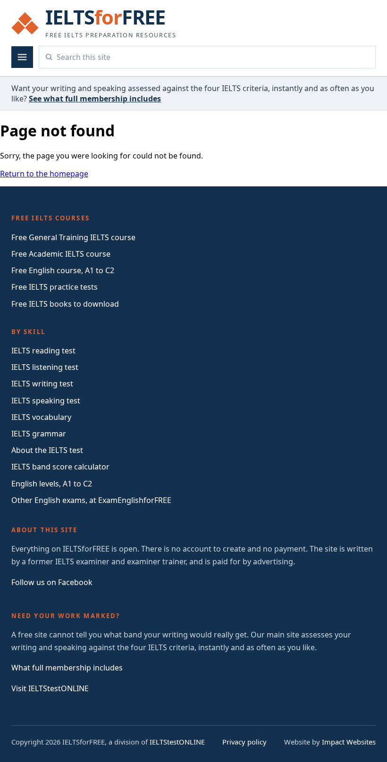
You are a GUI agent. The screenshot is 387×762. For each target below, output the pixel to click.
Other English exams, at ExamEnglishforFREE (91, 500)
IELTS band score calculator (60, 466)
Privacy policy (244, 741)
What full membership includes (67, 667)
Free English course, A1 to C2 (62, 270)
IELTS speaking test (45, 400)
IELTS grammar (38, 433)
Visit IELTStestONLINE (50, 688)
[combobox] (213, 57)
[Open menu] (22, 57)
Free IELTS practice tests (54, 287)
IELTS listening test (44, 367)
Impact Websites (349, 741)
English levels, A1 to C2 (51, 483)
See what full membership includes (95, 98)
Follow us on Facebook (52, 582)
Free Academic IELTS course (60, 254)
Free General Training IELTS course (73, 237)
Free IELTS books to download (65, 304)
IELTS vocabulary (41, 417)
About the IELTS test (47, 450)
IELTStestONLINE (177, 741)
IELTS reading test (43, 350)
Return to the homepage (44, 173)
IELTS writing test (42, 383)
